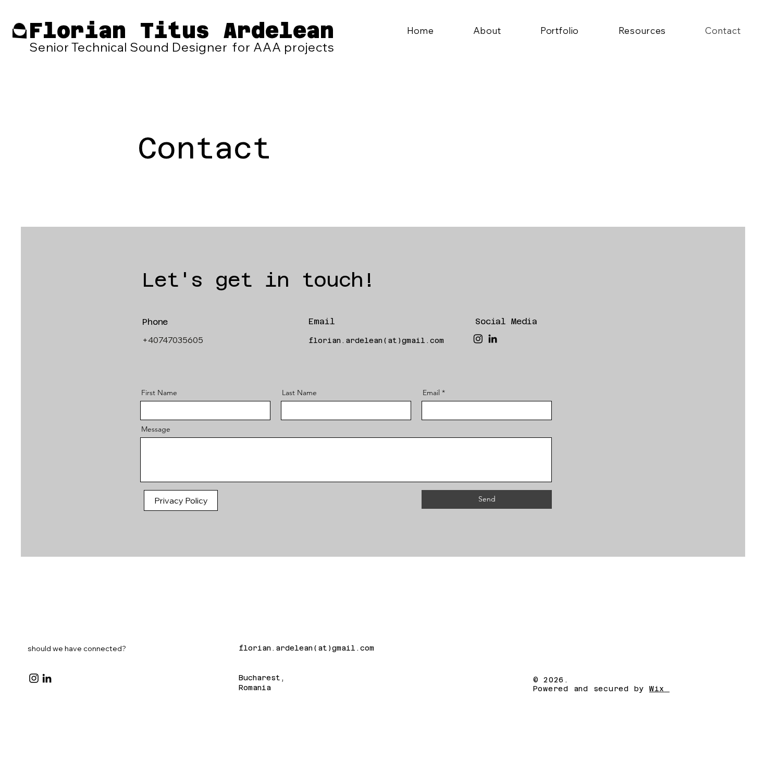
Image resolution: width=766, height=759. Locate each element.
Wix (656, 688)
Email (431, 392)
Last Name (299, 392)
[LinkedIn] (493, 339)
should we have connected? (77, 648)
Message (155, 429)
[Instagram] (478, 339)
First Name (159, 392)
